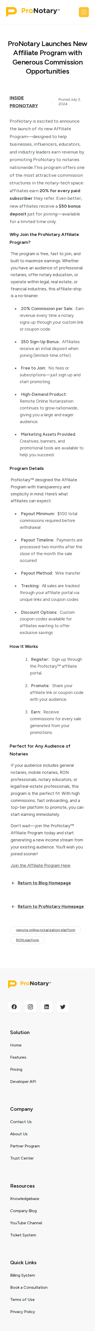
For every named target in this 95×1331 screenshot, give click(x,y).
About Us (19, 1133)
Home (16, 1045)
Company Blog (23, 1210)
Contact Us (21, 1121)
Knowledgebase (24, 1198)
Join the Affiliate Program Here (40, 865)
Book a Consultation (29, 1287)
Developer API (23, 1081)
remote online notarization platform (45, 930)
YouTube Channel (26, 1222)
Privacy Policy (22, 1311)
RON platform (27, 940)
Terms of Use (22, 1299)
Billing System (22, 1275)
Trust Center (22, 1158)
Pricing (16, 1069)
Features (18, 1057)
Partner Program (25, 1146)
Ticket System (23, 1235)
